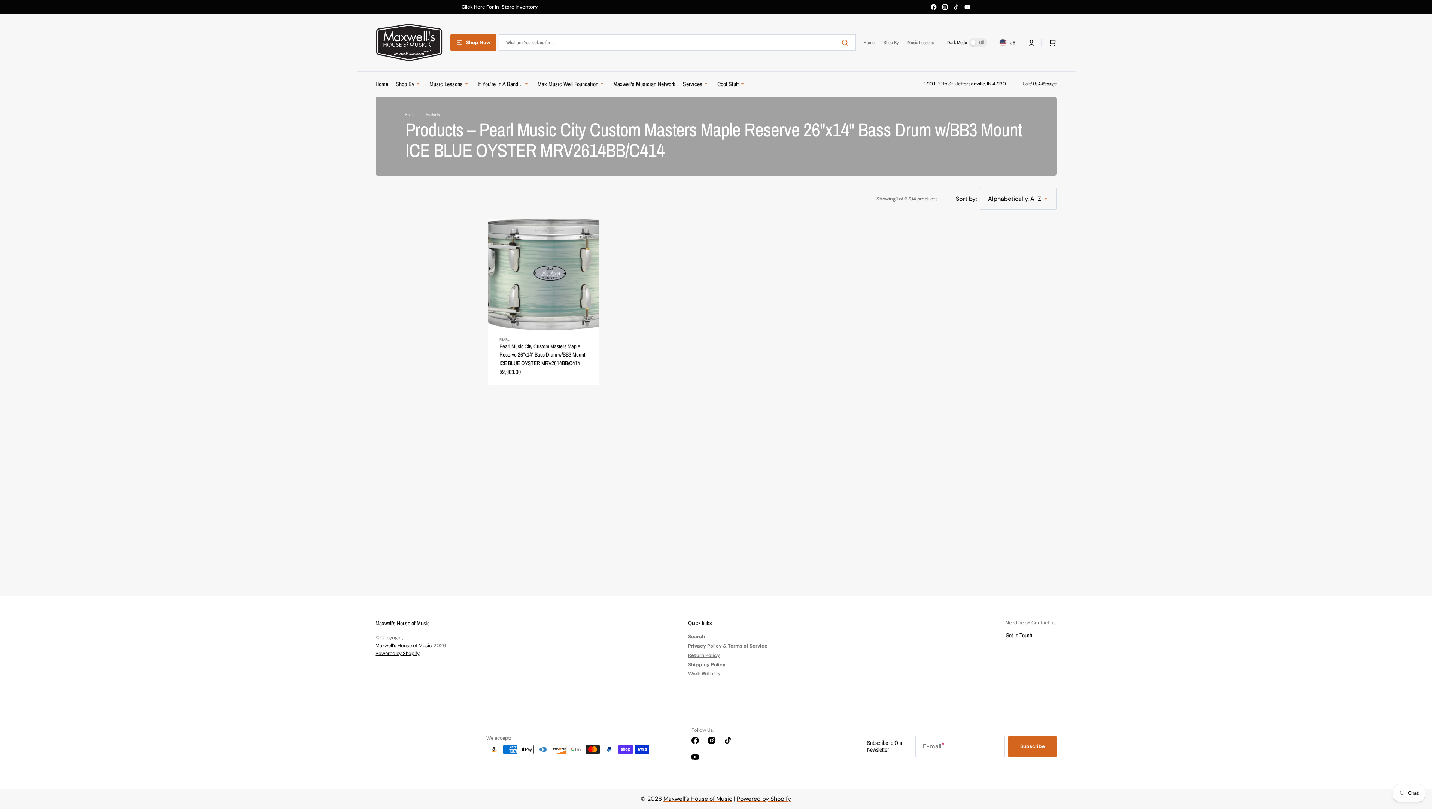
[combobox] (677, 42)
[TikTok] (956, 7)
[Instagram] (945, 7)
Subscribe (1032, 746)
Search (696, 637)
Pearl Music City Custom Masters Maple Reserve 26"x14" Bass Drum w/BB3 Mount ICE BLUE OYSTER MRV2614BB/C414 (542, 354)
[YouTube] (967, 7)
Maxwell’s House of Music (404, 645)
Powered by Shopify (398, 653)
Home (409, 115)
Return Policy (704, 655)
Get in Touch (1019, 635)
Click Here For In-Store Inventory (500, 7)
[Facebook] (933, 7)
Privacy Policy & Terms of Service (727, 646)
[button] (1031, 42)
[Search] (846, 42)
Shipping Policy (707, 664)
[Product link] (543, 302)
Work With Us (704, 673)
